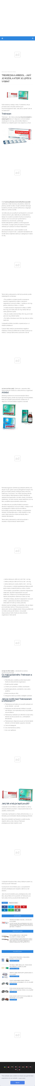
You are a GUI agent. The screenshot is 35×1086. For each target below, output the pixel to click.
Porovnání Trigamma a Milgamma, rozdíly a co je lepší (20, 958)
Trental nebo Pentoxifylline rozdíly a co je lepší (21, 973)
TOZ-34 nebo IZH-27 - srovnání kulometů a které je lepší (18, 936)
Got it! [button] (17, 1082)
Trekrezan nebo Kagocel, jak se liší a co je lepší (21, 920)
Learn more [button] (21, 1078)
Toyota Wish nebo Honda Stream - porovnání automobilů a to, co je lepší (21, 981)
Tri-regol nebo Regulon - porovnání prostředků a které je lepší (21, 965)
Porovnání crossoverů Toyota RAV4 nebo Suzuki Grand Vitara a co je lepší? (21, 989)
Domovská (4, 71)
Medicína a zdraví (11, 71)
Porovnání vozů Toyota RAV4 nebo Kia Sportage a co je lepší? (21, 996)
